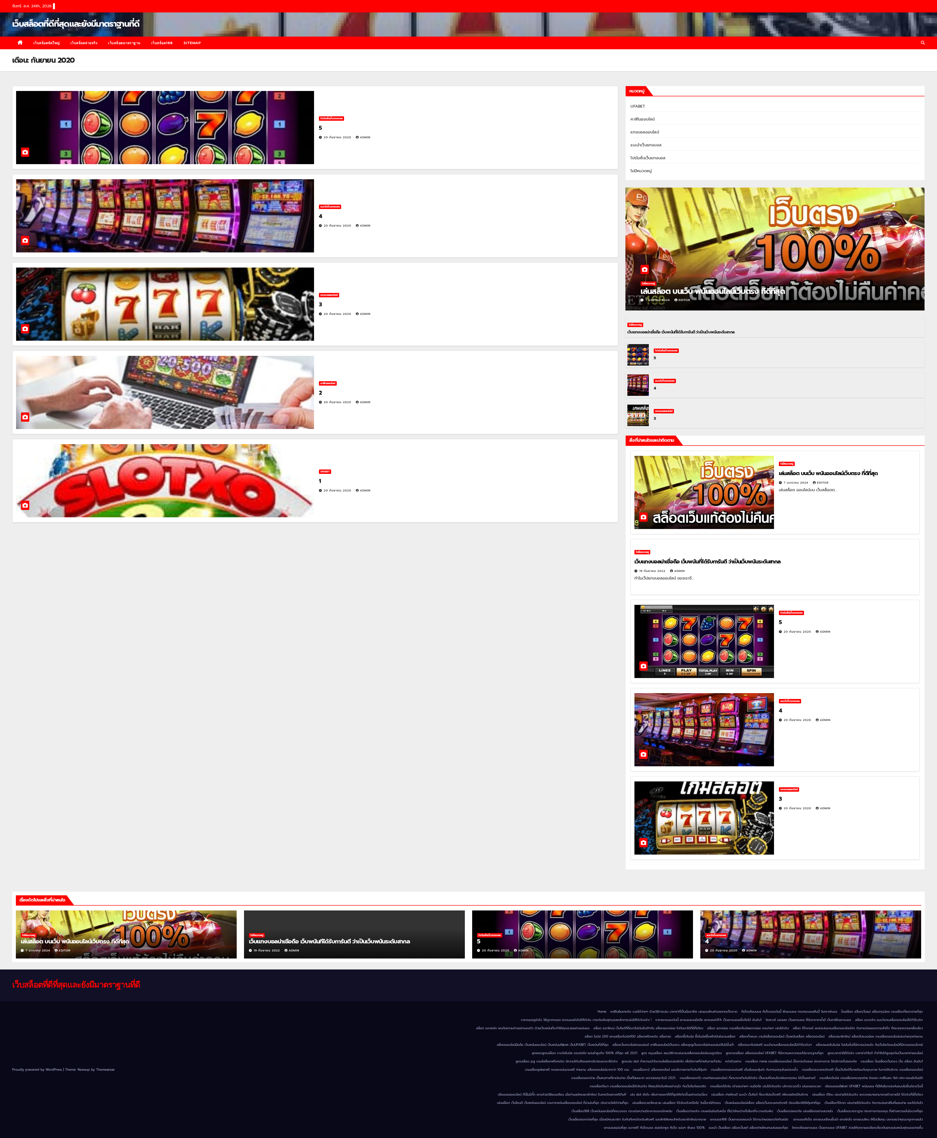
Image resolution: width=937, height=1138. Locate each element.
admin (365, 137)
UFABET (325, 471)
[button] (923, 43)
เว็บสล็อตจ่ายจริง (84, 43)
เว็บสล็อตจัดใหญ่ (46, 43)
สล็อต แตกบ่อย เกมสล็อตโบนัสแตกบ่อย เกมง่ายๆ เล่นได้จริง (748, 1028)
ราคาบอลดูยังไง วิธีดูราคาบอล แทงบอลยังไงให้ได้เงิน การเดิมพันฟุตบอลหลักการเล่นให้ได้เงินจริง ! (586, 1020)
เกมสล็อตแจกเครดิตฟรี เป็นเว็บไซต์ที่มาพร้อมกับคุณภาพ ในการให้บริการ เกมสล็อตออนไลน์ (862, 1069)
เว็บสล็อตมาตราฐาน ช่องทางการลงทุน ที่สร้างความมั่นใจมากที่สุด (880, 1111)
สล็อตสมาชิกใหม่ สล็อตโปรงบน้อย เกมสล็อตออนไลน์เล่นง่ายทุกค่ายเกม (875, 1036)
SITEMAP (192, 43)
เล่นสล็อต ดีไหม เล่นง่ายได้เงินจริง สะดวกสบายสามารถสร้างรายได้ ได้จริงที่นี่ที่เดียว (867, 1094)
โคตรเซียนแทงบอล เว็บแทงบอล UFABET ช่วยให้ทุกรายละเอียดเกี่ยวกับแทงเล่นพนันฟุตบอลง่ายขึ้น (857, 1127)
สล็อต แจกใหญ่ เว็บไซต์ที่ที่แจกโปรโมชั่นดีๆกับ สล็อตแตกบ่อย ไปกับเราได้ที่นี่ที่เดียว (648, 1028)
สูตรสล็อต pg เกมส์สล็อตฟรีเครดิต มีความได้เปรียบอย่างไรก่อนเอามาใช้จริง (567, 1061)
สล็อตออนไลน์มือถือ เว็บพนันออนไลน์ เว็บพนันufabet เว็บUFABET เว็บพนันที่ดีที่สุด (553, 1044)
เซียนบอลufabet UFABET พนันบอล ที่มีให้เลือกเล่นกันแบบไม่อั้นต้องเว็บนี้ (874, 1086)
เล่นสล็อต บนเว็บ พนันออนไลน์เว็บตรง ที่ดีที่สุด (714, 291)
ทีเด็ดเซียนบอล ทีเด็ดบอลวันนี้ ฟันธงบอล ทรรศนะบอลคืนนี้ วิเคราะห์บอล (789, 1011)
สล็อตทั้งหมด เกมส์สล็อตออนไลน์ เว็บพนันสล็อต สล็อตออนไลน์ (782, 1036)
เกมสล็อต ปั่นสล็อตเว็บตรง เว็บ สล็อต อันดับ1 (892, 1061)
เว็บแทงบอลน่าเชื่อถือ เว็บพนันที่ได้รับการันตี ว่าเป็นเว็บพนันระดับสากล (680, 332)
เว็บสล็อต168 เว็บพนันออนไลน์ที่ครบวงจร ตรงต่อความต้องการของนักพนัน (621, 1111)
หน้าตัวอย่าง (733, 1061)
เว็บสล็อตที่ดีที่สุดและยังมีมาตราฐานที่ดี (75, 24)
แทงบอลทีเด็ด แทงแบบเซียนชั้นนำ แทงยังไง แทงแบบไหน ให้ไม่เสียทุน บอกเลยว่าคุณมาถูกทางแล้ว (858, 1119)
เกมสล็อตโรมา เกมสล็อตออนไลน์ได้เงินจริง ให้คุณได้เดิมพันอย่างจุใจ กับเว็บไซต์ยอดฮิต (648, 1086)
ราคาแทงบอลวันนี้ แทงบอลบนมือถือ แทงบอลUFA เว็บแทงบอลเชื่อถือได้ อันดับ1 (708, 1020)
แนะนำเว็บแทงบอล (330, 207)
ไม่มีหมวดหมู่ (641, 171)
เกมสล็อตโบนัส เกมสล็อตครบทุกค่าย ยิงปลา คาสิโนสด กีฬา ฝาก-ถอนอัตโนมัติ (871, 1078)
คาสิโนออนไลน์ (327, 383)
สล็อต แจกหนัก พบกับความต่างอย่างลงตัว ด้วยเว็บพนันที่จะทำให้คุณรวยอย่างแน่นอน (533, 1028)
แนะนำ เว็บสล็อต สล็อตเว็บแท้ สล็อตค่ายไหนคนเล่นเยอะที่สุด (748, 1127)
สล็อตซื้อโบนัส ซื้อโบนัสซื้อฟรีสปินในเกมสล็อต (705, 1036)
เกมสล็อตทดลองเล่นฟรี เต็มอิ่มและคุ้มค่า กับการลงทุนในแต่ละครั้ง (754, 1069)
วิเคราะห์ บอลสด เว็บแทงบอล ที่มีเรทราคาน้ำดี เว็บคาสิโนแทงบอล (808, 1020)
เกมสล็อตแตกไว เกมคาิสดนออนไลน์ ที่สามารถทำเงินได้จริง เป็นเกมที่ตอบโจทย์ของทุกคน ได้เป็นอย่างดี (747, 1078)
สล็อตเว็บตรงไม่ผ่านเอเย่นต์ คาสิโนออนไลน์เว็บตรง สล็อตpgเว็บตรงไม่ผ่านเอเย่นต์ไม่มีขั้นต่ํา (673, 1044)
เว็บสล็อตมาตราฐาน (124, 43)
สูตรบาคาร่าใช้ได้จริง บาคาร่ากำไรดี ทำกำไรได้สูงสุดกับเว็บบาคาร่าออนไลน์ (875, 1053)
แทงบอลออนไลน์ (329, 295)
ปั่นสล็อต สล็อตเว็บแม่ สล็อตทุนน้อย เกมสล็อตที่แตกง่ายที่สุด (882, 1011)
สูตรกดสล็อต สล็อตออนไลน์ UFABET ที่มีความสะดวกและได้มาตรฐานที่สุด (775, 1053)
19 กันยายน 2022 (653, 571)
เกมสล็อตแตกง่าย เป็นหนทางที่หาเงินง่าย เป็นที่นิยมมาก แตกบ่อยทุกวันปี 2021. (623, 1078)
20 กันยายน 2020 (338, 137)
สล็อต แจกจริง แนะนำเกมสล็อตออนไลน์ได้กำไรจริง (889, 1020)
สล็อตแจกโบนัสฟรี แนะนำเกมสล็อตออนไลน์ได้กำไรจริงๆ (775, 1044)
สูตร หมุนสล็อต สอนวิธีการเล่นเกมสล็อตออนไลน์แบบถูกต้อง (681, 1053)
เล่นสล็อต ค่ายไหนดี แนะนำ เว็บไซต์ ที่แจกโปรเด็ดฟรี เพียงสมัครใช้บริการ (759, 1094)
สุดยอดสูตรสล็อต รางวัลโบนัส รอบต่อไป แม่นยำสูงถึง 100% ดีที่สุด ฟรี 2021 (584, 1053)
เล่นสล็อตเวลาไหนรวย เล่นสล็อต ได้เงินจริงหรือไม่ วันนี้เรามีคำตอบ (676, 1102)
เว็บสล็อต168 (162, 43)
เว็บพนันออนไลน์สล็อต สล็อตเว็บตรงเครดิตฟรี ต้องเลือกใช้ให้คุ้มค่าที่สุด (773, 1102)
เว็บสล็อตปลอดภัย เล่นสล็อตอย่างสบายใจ (805, 1111)
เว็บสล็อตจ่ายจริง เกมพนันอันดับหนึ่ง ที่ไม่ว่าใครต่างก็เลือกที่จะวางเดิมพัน (724, 1111)
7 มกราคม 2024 (658, 300)
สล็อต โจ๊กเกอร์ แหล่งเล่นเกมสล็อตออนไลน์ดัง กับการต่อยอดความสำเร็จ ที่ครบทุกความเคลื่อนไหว (858, 1028)
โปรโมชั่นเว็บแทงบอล (331, 118)
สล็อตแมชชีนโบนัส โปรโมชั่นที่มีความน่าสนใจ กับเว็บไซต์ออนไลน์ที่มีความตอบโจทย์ (869, 1044)
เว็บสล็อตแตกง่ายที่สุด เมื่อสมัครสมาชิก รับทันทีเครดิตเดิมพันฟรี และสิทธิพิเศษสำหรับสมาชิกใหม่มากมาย (637, 1119)
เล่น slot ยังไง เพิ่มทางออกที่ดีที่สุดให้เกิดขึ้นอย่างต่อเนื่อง (668, 1094)
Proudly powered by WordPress (37, 1069)
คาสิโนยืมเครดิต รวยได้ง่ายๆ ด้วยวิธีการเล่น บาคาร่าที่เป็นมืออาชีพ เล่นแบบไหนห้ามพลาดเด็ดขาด (673, 1011)
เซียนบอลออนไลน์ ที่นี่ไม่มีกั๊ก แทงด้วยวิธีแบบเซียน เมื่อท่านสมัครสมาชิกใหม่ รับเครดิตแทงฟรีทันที (562, 1094)
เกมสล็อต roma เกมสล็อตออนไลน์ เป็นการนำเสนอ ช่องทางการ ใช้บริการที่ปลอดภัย (801, 1061)
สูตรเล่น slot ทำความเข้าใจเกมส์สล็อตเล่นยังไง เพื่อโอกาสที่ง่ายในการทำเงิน (671, 1061)
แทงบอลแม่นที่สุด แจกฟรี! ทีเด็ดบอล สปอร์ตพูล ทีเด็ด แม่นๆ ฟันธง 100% (654, 1127)
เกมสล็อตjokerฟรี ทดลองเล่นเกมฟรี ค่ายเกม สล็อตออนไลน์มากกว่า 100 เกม (577, 1069)
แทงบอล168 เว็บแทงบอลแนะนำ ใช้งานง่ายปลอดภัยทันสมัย (749, 1119)
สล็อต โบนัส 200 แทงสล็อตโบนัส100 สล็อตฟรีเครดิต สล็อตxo (628, 1036)
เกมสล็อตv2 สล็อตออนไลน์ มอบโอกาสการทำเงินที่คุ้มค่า (670, 1069)
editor (684, 300)
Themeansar (105, 1069)
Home (602, 1011)
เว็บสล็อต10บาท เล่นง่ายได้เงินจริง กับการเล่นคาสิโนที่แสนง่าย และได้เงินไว (874, 1102)
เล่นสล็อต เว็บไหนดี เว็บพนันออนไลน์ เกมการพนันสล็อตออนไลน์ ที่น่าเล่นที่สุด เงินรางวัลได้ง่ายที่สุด (562, 1102)
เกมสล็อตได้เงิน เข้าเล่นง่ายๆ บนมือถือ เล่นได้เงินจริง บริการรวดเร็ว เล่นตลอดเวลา (765, 1086)
